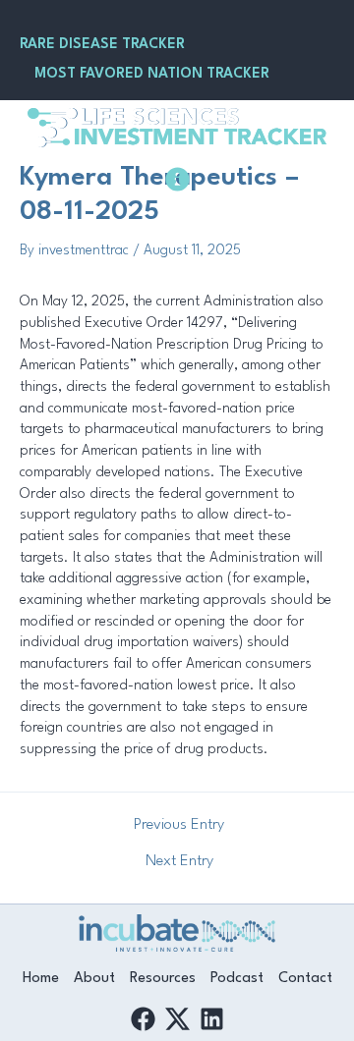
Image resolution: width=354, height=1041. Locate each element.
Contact (305, 978)
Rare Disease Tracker (102, 44)
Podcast (237, 978)
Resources (163, 978)
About (94, 978)
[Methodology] (177, 179)
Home (41, 978)
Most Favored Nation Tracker (151, 74)
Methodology (177, 216)
